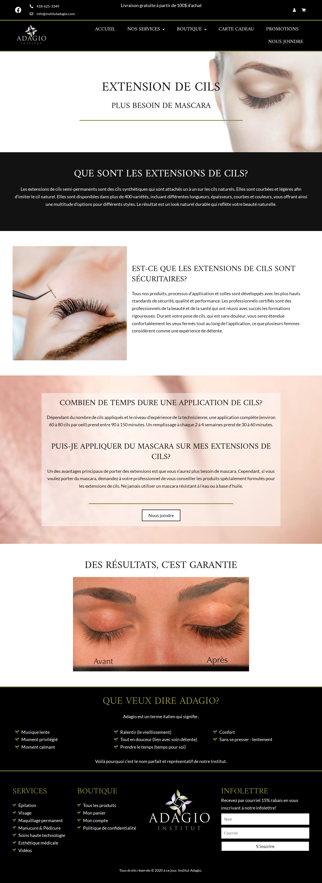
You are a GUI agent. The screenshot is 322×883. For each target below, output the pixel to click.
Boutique (189, 29)
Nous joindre (285, 41)
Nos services (143, 29)
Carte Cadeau (236, 29)
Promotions (282, 29)
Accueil (105, 29)
